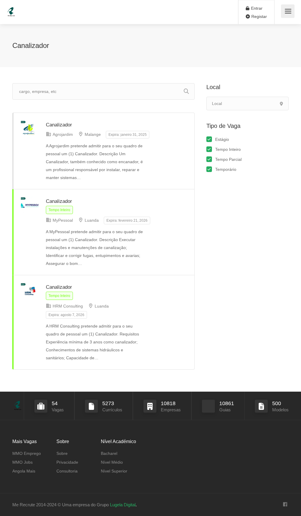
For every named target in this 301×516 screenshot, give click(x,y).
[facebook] (285, 504)
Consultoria (67, 471)
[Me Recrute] (11, 8)
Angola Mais (23, 471)
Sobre (62, 453)
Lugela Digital (123, 504)
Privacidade (67, 462)
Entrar (256, 8)
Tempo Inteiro (228, 149)
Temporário (225, 169)
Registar (258, 16)
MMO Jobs (22, 462)
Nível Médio (112, 462)
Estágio (222, 139)
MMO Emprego (26, 453)
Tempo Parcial (228, 159)
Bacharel (109, 453)
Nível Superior (114, 471)
